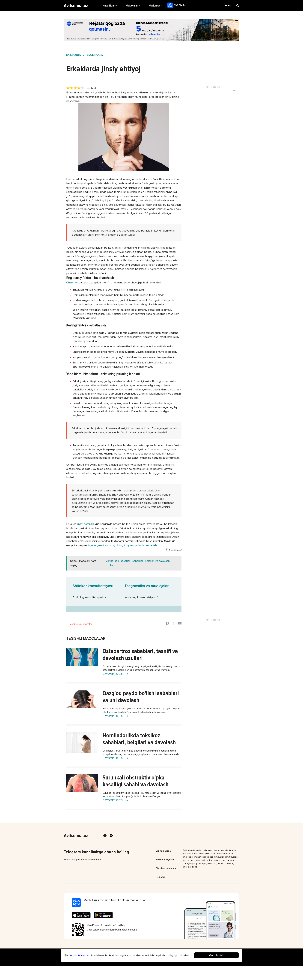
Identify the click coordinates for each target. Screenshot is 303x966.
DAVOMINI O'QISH (114, 673)
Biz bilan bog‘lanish (166, 868)
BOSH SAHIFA (73, 55)
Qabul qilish (216, 955)
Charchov (72, 282)
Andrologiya (95, 55)
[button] (156, 5)
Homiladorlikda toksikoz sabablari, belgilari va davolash (139, 739)
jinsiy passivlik (85, 524)
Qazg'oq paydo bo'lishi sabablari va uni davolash (141, 697)
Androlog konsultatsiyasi (88, 597)
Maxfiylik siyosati (165, 859)
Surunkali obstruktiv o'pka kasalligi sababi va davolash (136, 781)
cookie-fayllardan (79, 955)
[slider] (76, 88)
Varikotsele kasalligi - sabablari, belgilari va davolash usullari (138, 563)
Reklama (160, 877)
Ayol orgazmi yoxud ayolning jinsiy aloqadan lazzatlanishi (122, 545)
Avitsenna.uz (76, 6)
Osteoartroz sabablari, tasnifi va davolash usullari (140, 655)
